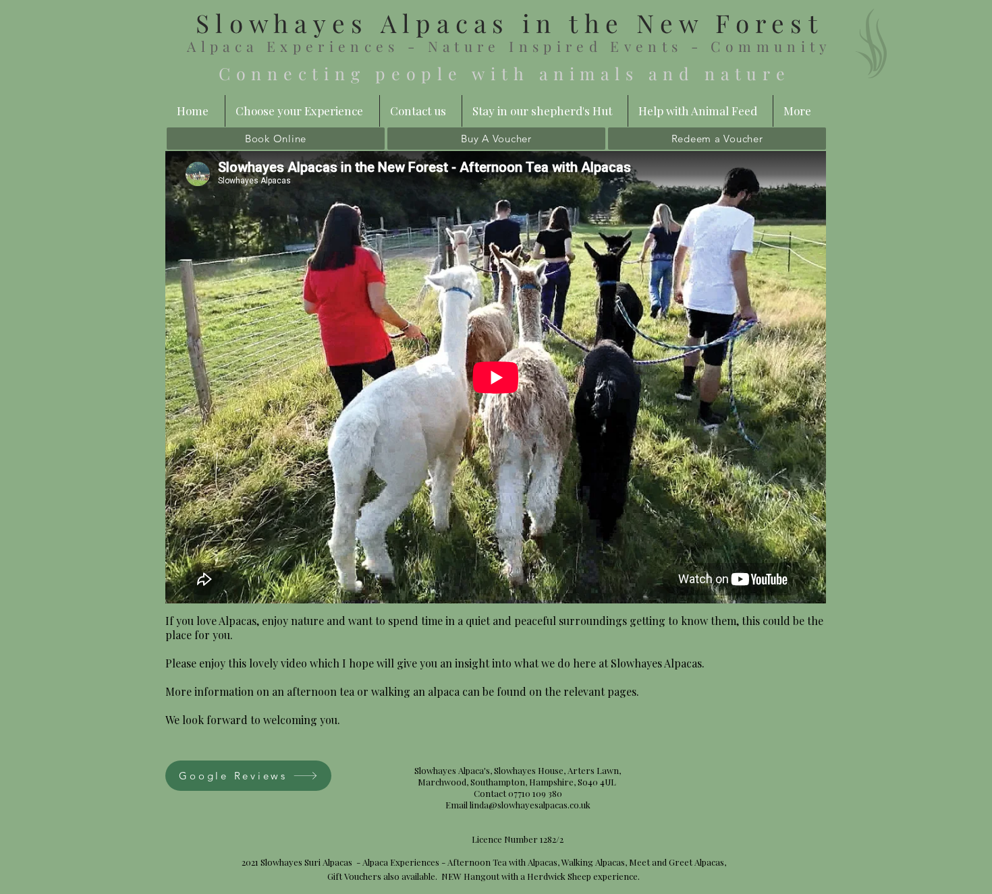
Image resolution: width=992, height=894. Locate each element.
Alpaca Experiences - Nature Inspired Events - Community (509, 45)
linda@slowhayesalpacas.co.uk (530, 804)
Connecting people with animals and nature (510, 73)
